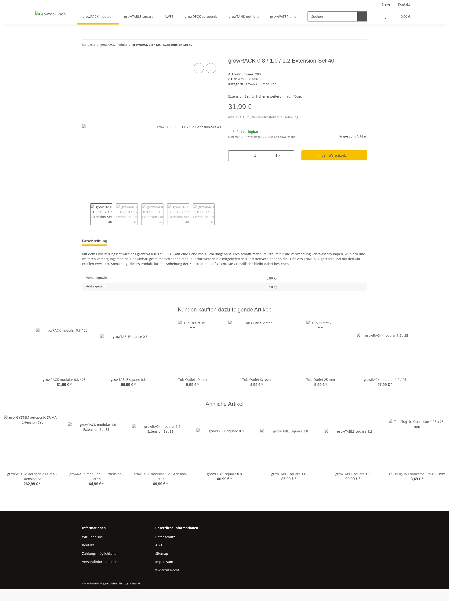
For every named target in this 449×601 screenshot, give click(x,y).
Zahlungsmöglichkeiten (100, 553)
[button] (376, 16)
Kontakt (404, 4)
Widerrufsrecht (167, 570)
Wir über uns (92, 537)
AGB (158, 545)
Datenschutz (165, 537)
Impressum (164, 561)
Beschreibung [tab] (94, 241)
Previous (86, 214)
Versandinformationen (99, 561)
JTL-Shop (424, 595)
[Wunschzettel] (385, 16)
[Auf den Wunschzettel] (211, 68)
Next (219, 214)
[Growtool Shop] (50, 14)
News (386, 4)
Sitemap (161, 553)
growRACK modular (261, 84)
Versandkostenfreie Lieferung (275, 117)
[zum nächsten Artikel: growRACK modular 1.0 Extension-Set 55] (362, 45)
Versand (135, 583)
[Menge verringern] (233, 156)
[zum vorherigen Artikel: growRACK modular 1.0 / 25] (352, 45)
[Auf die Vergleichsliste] (199, 68)
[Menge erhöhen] (289, 156)
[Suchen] (362, 16)
